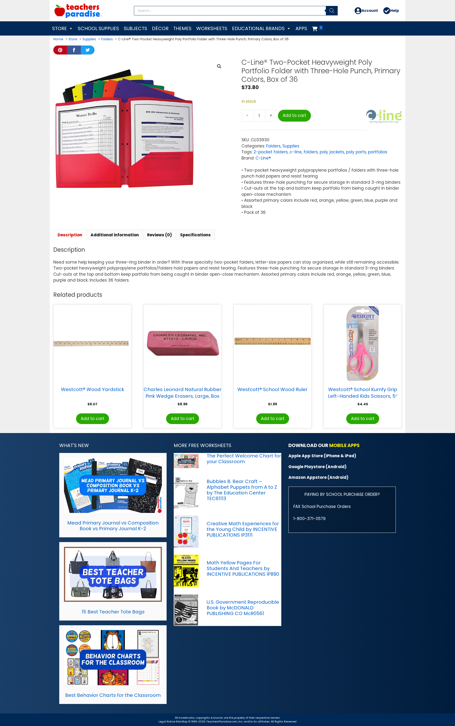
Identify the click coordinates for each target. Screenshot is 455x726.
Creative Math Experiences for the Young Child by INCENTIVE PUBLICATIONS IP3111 (243, 529)
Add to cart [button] (92, 418)
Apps (301, 28)
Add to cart (294, 115)
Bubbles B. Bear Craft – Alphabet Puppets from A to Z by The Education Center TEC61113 (242, 490)
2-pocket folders (271, 152)
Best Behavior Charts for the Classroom (113, 695)
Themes (182, 28)
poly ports (356, 152)
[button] (219, 66)
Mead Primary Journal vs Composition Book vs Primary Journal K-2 (113, 526)
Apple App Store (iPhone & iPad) (322, 456)
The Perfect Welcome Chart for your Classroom (244, 458)
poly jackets (332, 152)
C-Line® (263, 158)
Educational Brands (258, 28)
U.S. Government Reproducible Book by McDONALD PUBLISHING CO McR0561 (243, 607)
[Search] (332, 10)
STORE (59, 28)
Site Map (182, 721)
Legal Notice (167, 721)
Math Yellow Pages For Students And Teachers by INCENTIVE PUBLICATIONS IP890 (243, 568)
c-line (296, 152)
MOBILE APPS (344, 445)
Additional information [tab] (115, 235)
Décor (160, 28)
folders (311, 152)
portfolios (377, 152)
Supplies (290, 146)
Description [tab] (70, 235)
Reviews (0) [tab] (159, 235)
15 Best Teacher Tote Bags (113, 611)
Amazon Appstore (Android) (318, 477)
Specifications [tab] (195, 235)
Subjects (135, 28)
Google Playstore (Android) (317, 467)
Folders (273, 146)
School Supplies (98, 28)
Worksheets (211, 28)
